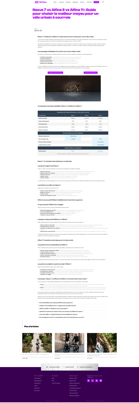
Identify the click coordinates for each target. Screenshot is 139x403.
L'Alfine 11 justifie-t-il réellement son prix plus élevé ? (53, 308)
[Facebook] (88, 380)
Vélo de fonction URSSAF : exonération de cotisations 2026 (35, 354)
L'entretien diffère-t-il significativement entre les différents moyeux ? (58, 314)
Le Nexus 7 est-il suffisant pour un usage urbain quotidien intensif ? (57, 305)
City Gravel (100, 151)
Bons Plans (89, 2)
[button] (73, 302)
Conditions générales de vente (52, 400)
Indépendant (75, 2)
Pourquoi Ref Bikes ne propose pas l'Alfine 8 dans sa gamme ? (56, 302)
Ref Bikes (69, 153)
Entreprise (68, 2)
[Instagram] (92, 380)
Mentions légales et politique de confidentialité (95, 400)
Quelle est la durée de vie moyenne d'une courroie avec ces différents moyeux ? (61, 311)
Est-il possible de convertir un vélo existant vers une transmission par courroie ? (61, 317)
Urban (73, 151)
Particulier (61, 2)
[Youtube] (100, 380)
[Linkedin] (96, 380)
